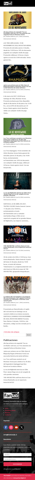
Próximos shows (10, 410)
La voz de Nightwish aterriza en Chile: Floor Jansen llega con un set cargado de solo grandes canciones (17, 194)
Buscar (29, 335)
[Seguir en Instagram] (11, 427)
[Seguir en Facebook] (5, 427)
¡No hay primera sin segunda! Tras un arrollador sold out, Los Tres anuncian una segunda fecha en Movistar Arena (16, 33)
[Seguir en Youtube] (16, 427)
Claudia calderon (10, 36)
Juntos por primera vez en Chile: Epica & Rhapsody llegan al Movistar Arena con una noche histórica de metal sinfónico (17, 86)
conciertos (26, 36)
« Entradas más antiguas (11, 332)
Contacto (8, 415)
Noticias (14, 39)
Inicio (6, 408)
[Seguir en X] (21, 427)
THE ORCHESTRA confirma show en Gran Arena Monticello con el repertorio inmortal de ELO (17, 247)
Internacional (7, 39)
